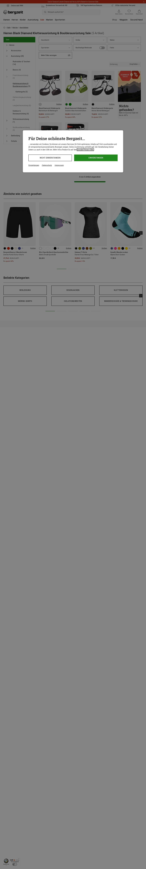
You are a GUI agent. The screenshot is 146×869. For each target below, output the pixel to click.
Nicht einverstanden (50, 158)
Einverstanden (96, 158)
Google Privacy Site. (85, 150)
